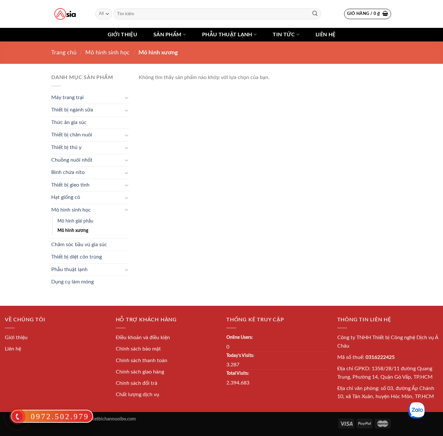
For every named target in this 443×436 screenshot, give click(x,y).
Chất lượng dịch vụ (137, 394)
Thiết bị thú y (66, 147)
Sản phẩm (167, 34)
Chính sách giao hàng (140, 371)
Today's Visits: (240, 355)
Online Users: (239, 337)
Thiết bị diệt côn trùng (76, 256)
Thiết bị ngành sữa (72, 109)
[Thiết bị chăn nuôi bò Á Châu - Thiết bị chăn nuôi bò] (65, 14)
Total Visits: (237, 373)
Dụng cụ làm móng (72, 281)
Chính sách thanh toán (141, 360)
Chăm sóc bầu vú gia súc (79, 244)
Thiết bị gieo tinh (70, 185)
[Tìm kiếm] (314, 13)
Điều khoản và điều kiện (143, 337)
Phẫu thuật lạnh (227, 34)
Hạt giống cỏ (65, 197)
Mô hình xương (72, 230)
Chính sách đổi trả (136, 383)
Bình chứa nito (68, 172)
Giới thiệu (122, 34)
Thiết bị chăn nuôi (71, 134)
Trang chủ (64, 53)
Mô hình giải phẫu (75, 221)
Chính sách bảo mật (138, 348)
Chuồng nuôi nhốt (71, 160)
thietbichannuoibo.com (112, 419)
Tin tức (284, 34)
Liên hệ (325, 34)
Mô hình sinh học (107, 53)
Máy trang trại (67, 97)
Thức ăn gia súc (69, 122)
